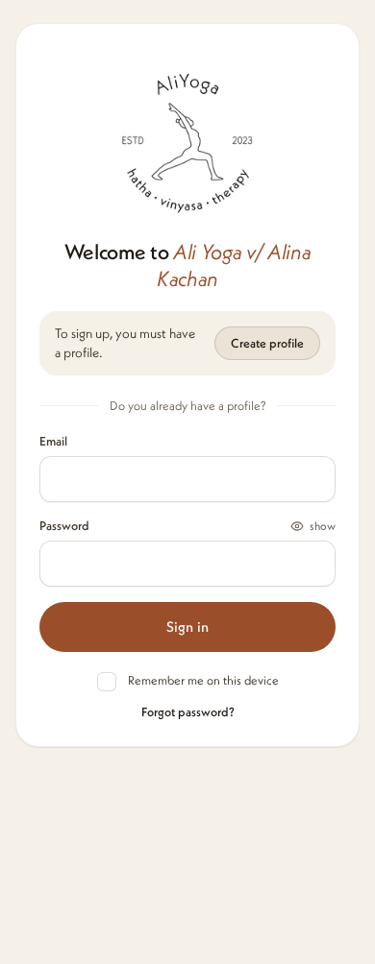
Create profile (267, 342)
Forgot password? (188, 712)
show (323, 526)
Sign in (187, 626)
